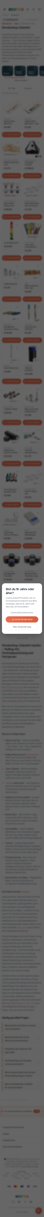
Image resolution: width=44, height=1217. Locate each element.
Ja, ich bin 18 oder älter (22, 619)
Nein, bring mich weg (22, 627)
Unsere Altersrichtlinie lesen (22, 612)
